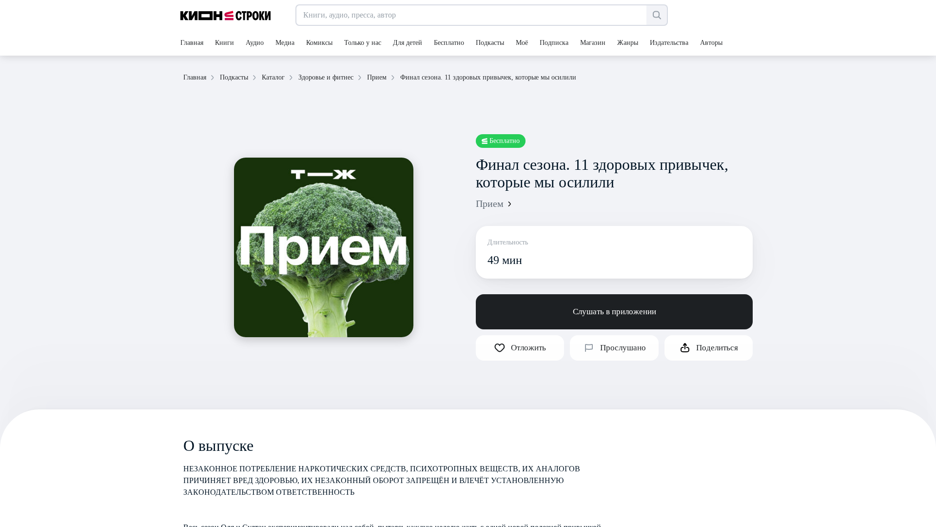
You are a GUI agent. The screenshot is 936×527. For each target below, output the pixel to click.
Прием (490, 203)
